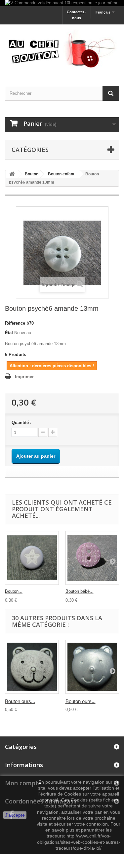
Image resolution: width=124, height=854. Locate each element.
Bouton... (13, 591)
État (9, 332)
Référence (15, 323)
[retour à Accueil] (12, 174)
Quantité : (21, 422)
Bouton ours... (20, 701)
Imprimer (24, 376)
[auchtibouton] (62, 49)
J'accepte (15, 815)
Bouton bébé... (79, 591)
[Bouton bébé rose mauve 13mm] (92, 558)
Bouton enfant (61, 174)
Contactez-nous (76, 15)
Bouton (31, 174)
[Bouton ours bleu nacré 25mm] (92, 667)
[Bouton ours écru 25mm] (32, 667)
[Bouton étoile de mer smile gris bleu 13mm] (32, 558)
